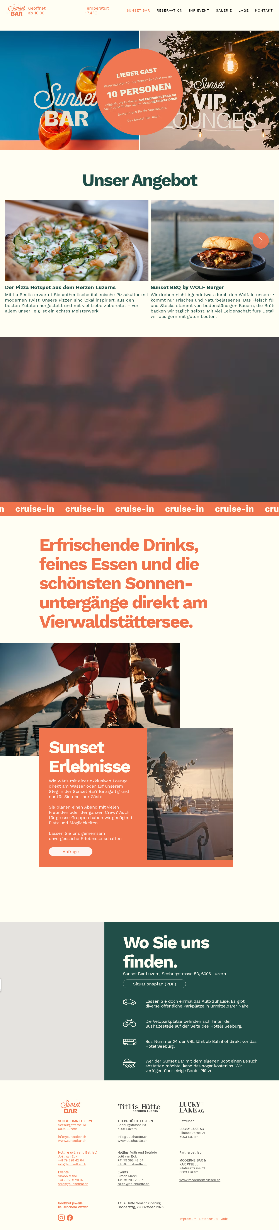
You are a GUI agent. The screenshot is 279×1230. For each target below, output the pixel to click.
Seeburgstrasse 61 (72, 1125)
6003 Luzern (189, 1137)
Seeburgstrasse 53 (131, 1125)
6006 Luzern (67, 1129)
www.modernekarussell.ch (199, 1180)
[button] (139, 509)
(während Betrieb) (137, 1152)
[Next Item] (261, 240)
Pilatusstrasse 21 (192, 1133)
